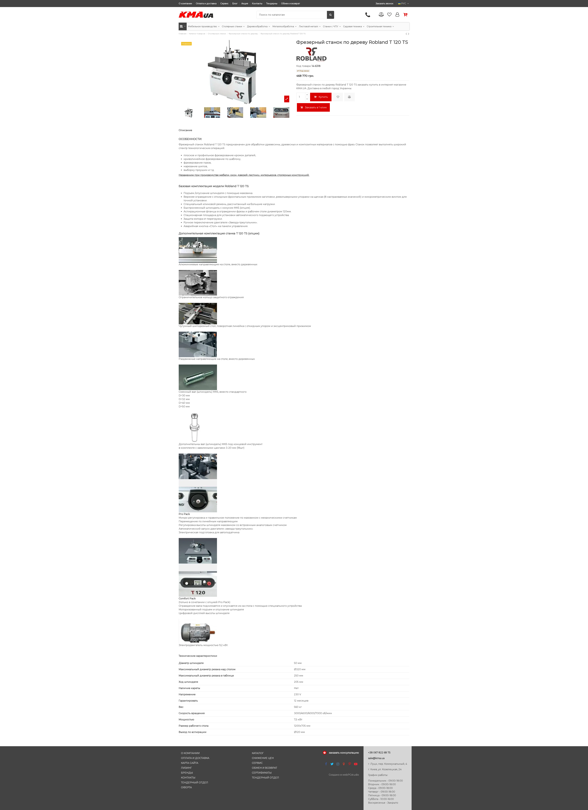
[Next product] (408, 34)
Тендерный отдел (194, 782)
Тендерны (272, 3)
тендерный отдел (265, 777)
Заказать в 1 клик (315, 107)
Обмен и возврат (290, 3)
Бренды (187, 772)
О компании (186, 3)
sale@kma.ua (376, 758)
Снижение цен (263, 758)
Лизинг (186, 767)
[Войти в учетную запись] (397, 14)
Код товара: (303, 66)
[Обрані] (389, 14)
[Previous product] (407, 34)
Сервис (224, 3)
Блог (235, 3)
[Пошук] (330, 15)
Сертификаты (262, 772)
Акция (245, 3)
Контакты (257, 3)
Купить (323, 96)
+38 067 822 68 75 (379, 752)
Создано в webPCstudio (344, 774)
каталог (258, 753)
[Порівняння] (381, 14)
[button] (183, 26)
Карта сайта (189, 763)
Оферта (186, 787)
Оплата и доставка (206, 3)
